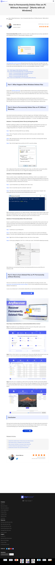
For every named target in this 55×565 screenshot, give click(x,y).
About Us (3, 503)
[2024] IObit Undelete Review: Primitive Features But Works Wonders (21, 440)
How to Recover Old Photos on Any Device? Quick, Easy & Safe (20, 444)
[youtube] (11, 548)
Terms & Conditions (5, 508)
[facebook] (7, 548)
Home (9, 18)
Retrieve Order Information (6, 538)
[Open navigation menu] (53, 1)
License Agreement (5, 510)
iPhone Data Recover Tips (6, 526)
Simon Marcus (17, 24)
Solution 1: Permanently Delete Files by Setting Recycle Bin (20, 73)
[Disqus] (27, 479)
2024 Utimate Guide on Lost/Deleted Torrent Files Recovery (19, 442)
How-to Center (4, 532)
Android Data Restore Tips (6, 528)
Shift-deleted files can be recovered (14, 63)
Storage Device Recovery (6, 530)
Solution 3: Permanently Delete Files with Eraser (18, 76)
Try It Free (26, 430)
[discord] (13, 548)
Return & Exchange (5, 540)
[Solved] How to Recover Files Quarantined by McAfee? (18, 447)
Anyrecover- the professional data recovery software (17, 284)
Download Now (26, 293)
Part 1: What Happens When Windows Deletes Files (17, 70)
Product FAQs (3, 542)
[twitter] (9, 548)
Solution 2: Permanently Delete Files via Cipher (18, 74)
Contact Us (3, 536)
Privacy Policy (3, 512)
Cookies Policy (4, 514)
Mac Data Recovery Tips (5, 524)
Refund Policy (3, 516)
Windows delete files (16, 90)
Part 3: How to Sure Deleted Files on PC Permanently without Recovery (21, 77)
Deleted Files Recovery (15, 18)
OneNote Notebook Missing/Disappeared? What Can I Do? (19, 445)
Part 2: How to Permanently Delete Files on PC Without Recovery (20, 71)
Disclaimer (3, 518)
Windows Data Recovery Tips (6, 522)
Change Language (27, 500)
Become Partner (4, 506)
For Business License (5, 544)
